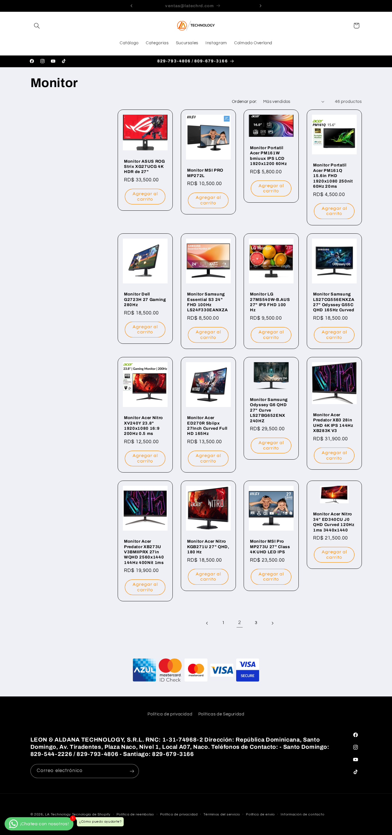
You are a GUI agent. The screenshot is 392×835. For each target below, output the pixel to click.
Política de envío (260, 814)
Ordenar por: (244, 101)
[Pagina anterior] (207, 623)
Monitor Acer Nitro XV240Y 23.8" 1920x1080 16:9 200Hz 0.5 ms (143, 425)
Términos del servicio (221, 814)
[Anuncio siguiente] (260, 5)
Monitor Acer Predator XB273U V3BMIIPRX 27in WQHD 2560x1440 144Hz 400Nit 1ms (144, 552)
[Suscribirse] (131, 771)
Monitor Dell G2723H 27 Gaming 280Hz (145, 299)
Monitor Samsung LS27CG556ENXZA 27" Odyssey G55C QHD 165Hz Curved (333, 302)
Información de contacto (302, 814)
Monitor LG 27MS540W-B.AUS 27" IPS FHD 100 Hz (270, 302)
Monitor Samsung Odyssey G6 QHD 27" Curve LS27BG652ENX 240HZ (269, 410)
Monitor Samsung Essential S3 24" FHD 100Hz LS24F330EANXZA (207, 302)
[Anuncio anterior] (131, 5)
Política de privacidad (170, 714)
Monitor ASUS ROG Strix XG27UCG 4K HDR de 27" (144, 166)
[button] (37, 25)
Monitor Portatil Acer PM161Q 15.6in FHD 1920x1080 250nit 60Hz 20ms (333, 176)
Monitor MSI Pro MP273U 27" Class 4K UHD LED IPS (270, 546)
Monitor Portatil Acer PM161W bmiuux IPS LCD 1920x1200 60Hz (268, 155)
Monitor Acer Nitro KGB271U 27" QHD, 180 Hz (208, 546)
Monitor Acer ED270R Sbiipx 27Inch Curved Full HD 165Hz (207, 425)
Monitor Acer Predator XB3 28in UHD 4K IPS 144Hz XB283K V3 (333, 422)
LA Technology (58, 814)
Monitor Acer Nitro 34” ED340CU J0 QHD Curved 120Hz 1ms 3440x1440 (333, 522)
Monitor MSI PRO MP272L (205, 173)
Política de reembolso (135, 814)
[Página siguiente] (272, 623)
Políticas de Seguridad (221, 714)
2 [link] (239, 622)
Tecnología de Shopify (91, 814)
